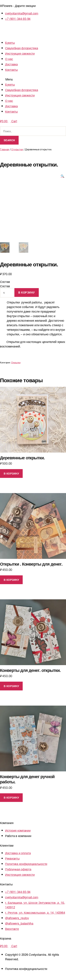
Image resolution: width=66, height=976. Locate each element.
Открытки (17, 149)
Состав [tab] (5, 281)
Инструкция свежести (20, 53)
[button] (33, 79)
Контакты (11, 69)
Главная (4, 149)
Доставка (11, 64)
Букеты (10, 42)
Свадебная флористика (21, 48)
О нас (9, 59)
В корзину (26, 292)
